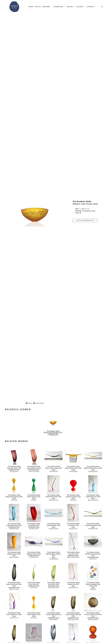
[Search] (101, 6)
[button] (47, 7)
